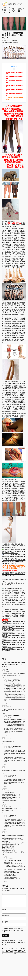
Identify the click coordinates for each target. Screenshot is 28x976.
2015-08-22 (8, 833)
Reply (3, 677)
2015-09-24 (8, 790)
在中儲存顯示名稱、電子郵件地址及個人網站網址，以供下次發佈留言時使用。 (14, 930)
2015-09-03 (10, 816)
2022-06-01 (10, 681)
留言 (4, 893)
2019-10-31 (8, 738)
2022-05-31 (8, 671)
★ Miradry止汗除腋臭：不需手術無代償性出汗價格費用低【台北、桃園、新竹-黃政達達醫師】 (13, 629)
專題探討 (6, 42)
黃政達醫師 (14, 40)
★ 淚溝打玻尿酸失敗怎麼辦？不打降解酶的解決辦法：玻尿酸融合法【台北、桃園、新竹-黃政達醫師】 (13, 624)
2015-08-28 (8, 806)
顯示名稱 (5, 909)
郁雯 (6, 788)
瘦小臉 (10, 42)
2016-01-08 (8, 768)
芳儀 (6, 804)
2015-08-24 (10, 858)
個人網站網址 (5, 922)
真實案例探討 (15, 42)
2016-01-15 (10, 776)
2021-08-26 (10, 717)
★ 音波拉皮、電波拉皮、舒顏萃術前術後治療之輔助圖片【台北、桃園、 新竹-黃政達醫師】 (13, 648)
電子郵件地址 (6, 915)
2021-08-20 (8, 706)
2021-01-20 (10, 747)
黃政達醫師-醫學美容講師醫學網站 (15, 4)
